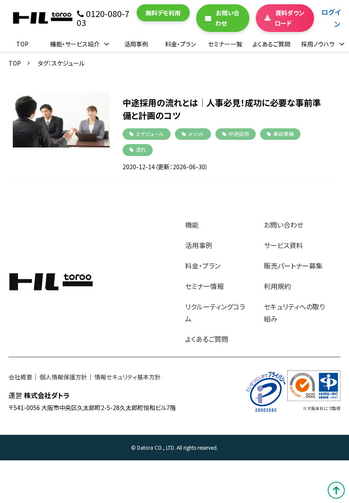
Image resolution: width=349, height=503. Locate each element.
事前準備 (283, 133)
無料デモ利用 (163, 13)
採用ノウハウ (318, 44)
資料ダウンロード (289, 18)
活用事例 (136, 44)
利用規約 (277, 286)
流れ (141, 149)
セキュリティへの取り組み (294, 312)
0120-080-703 (103, 18)
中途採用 (239, 133)
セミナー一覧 (225, 44)
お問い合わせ (227, 18)
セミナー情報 (204, 286)
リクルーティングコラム (215, 312)
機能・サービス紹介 (75, 44)
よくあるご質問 (271, 44)
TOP (22, 44)
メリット (196, 133)
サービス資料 (283, 245)
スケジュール (150, 133)
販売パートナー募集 (293, 265)
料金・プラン (180, 44)
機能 (192, 225)
